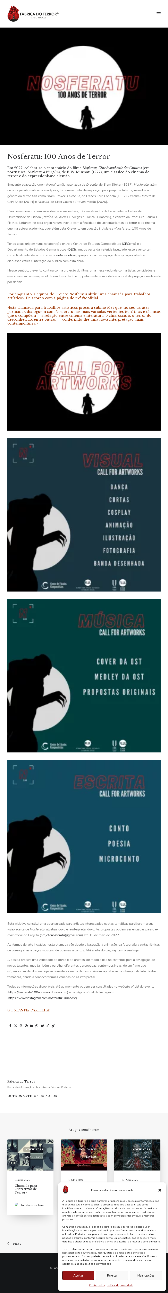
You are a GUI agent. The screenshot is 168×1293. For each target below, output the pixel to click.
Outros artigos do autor (33, 1096)
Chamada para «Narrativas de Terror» (26, 1189)
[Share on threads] (20, 1025)
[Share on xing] (47, 1025)
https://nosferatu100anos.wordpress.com (37, 992)
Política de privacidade (120, 1285)
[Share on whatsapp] (36, 1025)
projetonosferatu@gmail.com (61, 935)
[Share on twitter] (15, 1025)
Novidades (34, 1149)
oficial (66, 255)
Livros (91, 1156)
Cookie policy (97, 1285)
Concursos (34, 1156)
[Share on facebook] (10, 1025)
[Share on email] (52, 1025)
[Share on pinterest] (26, 1025)
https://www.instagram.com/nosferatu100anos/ (42, 998)
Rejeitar (112, 1275)
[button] (160, 1190)
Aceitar (78, 1275)
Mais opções (145, 1275)
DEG (71, 249)
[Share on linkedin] (31, 1025)
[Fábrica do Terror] (33, 14)
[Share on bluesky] (42, 1025)
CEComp (129, 243)
